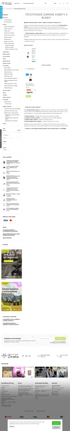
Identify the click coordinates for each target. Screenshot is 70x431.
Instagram (26, 356)
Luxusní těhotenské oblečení (10, 78)
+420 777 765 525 (64, 355)
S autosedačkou (7, 19)
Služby (4, 92)
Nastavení (12, 426)
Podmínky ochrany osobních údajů (9, 396)
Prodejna (3, 387)
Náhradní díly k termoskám (11, 120)
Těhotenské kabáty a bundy (10, 83)
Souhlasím (56, 423)
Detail (28, 96)
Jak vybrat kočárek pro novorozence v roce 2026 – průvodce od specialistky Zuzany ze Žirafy (25, 394)
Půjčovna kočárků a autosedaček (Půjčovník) (10, 230)
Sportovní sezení (8, 37)
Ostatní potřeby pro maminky (11, 85)
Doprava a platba (5, 385)
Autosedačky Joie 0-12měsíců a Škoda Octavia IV (11, 320)
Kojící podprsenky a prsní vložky (11, 69)
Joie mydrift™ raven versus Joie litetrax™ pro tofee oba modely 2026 (42, 395)
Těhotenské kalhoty (8, 74)
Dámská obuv (8, 103)
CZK (55, 3)
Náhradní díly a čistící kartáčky (11, 112)
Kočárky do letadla (9, 45)
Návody (3, 392)
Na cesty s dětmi (6, 90)
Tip (17, 137)
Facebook (23, 356)
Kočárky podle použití (9, 43)
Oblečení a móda (7, 63)
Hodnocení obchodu (40, 411)
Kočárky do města (9, 47)
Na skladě (6, 135)
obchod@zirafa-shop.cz (45, 355)
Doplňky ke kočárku (8, 41)
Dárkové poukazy (7, 97)
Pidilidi (6, 149)
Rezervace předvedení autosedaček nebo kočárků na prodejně (8, 399)
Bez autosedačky (8, 21)
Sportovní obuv (7, 101)
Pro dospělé (5, 99)
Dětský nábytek (6, 54)
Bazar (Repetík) (7, 237)
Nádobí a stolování (7, 106)
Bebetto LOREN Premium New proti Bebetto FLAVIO (42, 386)
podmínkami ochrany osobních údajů (58, 342)
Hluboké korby (7, 39)
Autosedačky (6, 51)
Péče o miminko (6, 56)
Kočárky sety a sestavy (9, 35)
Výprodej (5, 95)
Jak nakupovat (4, 391)
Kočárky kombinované (9, 26)
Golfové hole (7, 30)
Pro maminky (6, 65)
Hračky (4, 58)
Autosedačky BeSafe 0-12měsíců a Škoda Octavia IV (11, 324)
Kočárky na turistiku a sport (11, 49)
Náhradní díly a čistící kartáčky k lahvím (12, 115)
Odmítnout (56, 427)
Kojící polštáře (7, 67)
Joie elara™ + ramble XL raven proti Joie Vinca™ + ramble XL (43, 391)
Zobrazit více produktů (46, 65)
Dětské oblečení (6, 61)
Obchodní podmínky (5, 394)
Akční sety (5, 17)
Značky (4, 123)
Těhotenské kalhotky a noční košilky (10, 81)
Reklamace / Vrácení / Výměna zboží (8, 403)
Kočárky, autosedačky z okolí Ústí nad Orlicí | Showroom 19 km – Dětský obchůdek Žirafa (25, 389)
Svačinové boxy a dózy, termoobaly (12, 108)
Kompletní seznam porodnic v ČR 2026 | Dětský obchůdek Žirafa (25, 386)
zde (38, 423)
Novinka (11, 137)
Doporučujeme (30, 68)
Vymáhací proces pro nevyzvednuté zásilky (6, 405)
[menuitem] (17, 3)
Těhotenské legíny (8, 87)
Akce (5, 137)
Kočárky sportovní (8, 28)
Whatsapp (30, 356)
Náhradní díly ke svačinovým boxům (11, 118)
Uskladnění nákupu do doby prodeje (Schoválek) (11, 234)
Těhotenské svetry (8, 76)
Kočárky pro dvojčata (9, 33)
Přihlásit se (60, 338)
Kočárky (5, 24)
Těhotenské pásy (8, 72)
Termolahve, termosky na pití (10, 110)
